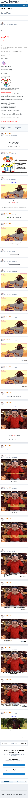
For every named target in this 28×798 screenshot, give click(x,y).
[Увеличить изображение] (6, 82)
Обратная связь (14, 794)
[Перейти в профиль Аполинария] (2, 23)
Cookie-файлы (22, 794)
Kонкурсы (10, 13)
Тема (8, 794)
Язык (3, 794)
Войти (14, 773)
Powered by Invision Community (14, 796)
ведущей (14, 117)
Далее (23, 17)
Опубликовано (10, 24)
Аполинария (6, 12)
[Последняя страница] (26, 18)
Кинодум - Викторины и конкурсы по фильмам (10, 2)
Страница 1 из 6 (14, 17)
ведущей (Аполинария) (19, 100)
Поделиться (7, 781)
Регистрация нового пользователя (14, 765)
